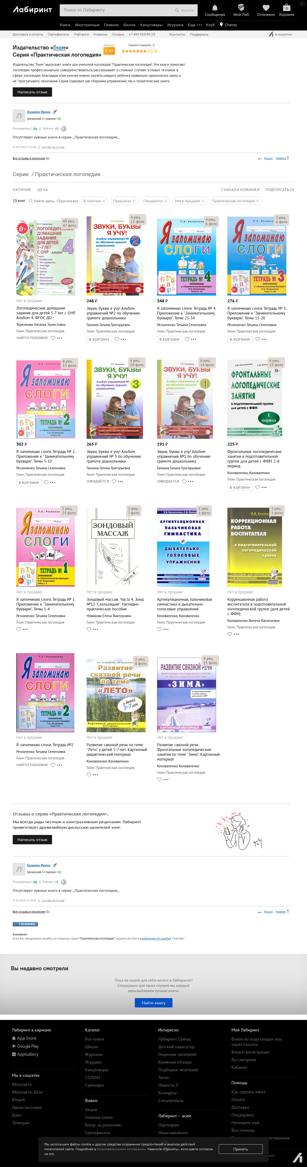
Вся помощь (243, 1130)
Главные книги (99, 1117)
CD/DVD (92, 1077)
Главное (111, 25)
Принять (240, 1149)
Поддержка (199, 34)
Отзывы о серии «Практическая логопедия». (61, 814)
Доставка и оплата (28, 34)
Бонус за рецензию (103, 1125)
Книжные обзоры (175, 1062)
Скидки (118, 34)
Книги (65, 25)
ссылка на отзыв (53, 147)
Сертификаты (58, 34)
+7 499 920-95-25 (142, 34)
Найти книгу (153, 1003)
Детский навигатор (176, 1046)
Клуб (210, 25)
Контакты (177, 34)
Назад (268, 158)
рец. (69, 221)
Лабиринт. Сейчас (174, 1039)
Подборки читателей (178, 1069)
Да (35, 128)
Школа (129, 25)
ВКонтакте (22, 1084)
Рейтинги (81, 34)
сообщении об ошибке (155, 938)
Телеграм (21, 1122)
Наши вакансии (173, 1132)
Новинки (100, 34)
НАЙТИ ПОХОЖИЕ (32, 338)
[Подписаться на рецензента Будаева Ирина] (55, 111)
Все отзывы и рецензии (29, 158)
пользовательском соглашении (121, 1149)
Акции (91, 1109)
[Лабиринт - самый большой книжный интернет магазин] (34, 8)
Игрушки (175, 25)
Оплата (238, 1099)
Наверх (281, 158)
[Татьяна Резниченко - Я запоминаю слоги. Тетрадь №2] (45, 731)
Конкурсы (167, 1093)
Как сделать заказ (248, 1092)
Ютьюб (18, 1099)
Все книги (94, 1039)
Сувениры (94, 1085)
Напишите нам (245, 1122)
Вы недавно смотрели (39, 968)
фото (69, 225)
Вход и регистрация (250, 1052)
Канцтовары (151, 25)
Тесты (163, 1077)
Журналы (94, 1054)
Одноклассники (27, 1107)
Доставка (240, 1107)
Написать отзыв (32, 91)
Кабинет (239, 1067)
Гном (59, 47)
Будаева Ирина (38, 112)
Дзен (16, 1115)
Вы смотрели (243, 1059)
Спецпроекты (171, 1100)
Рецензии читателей (177, 1054)
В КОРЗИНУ (99, 339)
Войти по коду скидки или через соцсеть (256, 1041)
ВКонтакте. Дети (27, 1092)
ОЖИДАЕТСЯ (98, 481)
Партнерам (168, 1125)
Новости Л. (168, 1085)
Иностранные (87, 25)
